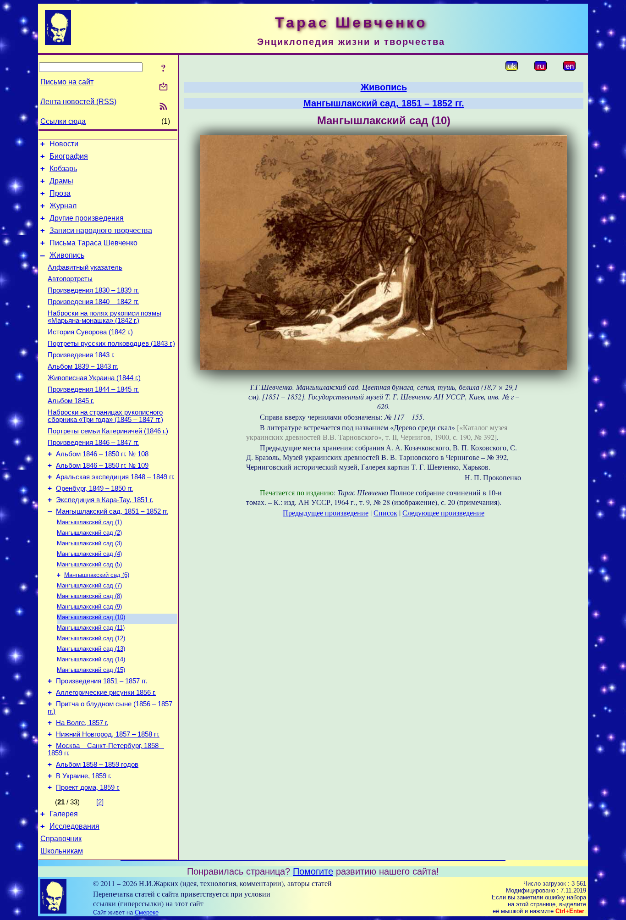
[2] (100, 802)
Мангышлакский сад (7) (89, 585)
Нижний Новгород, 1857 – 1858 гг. (107, 734)
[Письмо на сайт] (163, 87)
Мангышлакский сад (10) (91, 617)
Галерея (63, 814)
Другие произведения (86, 218)
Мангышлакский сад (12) (91, 638)
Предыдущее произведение (325, 512)
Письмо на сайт (66, 82)
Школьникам (61, 851)
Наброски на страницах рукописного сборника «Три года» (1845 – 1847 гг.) (105, 416)
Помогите (313, 871)
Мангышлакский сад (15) (91, 669)
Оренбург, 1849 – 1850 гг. (94, 488)
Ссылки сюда (63, 121)
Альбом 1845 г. (71, 401)
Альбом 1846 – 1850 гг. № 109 (102, 465)
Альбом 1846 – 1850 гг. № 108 (102, 454)
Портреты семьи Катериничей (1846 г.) (108, 431)
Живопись (66, 255)
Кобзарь (63, 168)
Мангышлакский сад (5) (89, 564)
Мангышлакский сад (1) (89, 522)
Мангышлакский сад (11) (91, 627)
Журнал (63, 206)
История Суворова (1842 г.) (90, 332)
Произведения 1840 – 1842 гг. (93, 301)
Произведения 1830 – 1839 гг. (93, 290)
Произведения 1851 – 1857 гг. (101, 681)
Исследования (74, 826)
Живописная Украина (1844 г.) (94, 378)
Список (385, 512)
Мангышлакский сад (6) (96, 574)
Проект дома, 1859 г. (88, 787)
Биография (68, 156)
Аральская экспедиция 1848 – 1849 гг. (115, 477)
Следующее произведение (443, 512)
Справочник (61, 838)
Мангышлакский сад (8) (89, 596)
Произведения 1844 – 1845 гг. (93, 389)
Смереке (147, 912)
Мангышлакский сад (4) (89, 553)
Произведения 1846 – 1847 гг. (93, 442)
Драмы (61, 181)
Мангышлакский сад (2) (89, 532)
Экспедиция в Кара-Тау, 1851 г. (104, 500)
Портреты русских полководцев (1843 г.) (111, 343)
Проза (60, 193)
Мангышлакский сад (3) (89, 543)
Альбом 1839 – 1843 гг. (83, 366)
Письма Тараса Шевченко (93, 243)
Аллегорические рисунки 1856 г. (106, 692)
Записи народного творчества (100, 230)
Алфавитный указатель (85, 267)
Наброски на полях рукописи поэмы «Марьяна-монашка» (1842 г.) (104, 317)
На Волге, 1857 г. (82, 722)
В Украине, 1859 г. (83, 776)
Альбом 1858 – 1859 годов (97, 764)
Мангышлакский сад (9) (89, 606)
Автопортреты (70, 279)
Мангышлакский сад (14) (91, 659)
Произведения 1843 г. (81, 355)
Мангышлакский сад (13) (91, 648)
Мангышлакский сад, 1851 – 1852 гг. (112, 511)
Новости (63, 144)
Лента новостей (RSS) (78, 101)
